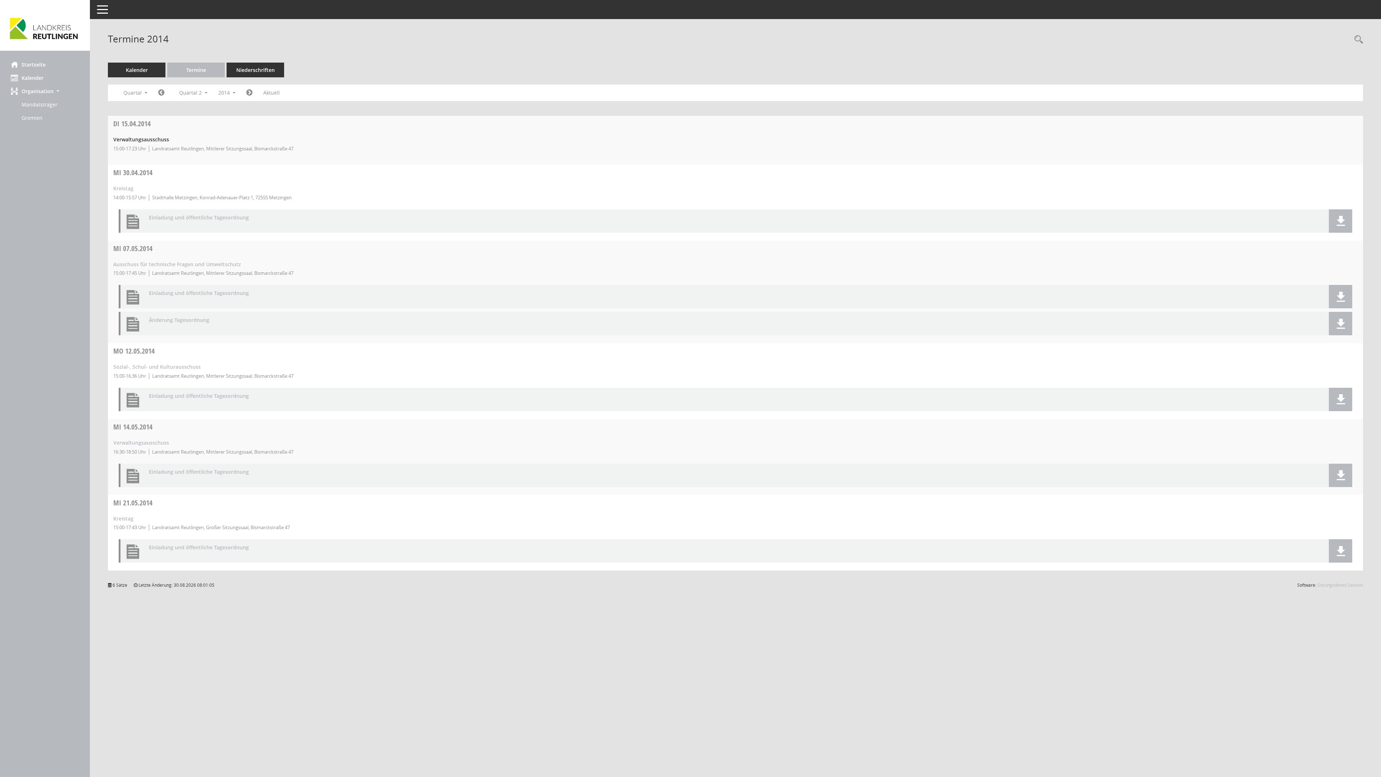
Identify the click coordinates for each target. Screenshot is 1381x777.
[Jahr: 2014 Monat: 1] (161, 92)
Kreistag (123, 188)
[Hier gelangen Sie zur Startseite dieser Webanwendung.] (45, 28)
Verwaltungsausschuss (141, 442)
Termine (196, 70)
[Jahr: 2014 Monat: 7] (249, 92)
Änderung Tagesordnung (179, 320)
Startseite (34, 64)
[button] (45, 91)
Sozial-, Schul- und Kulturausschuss (157, 366)
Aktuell (271, 92)
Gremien (32, 117)
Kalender (33, 77)
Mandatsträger (40, 104)
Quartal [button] (133, 92)
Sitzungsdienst (1340, 585)
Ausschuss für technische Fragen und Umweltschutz (177, 264)
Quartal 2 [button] (191, 92)
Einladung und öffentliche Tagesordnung (199, 218)
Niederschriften (255, 70)
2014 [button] (224, 92)
